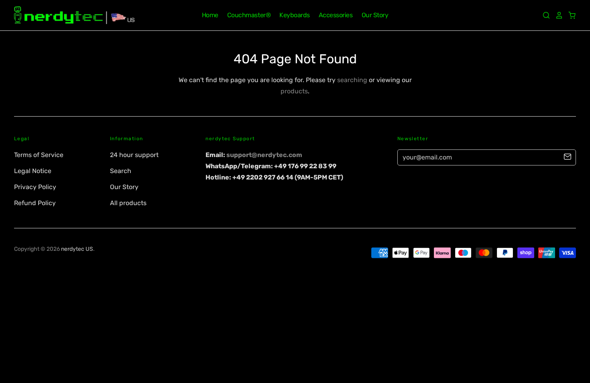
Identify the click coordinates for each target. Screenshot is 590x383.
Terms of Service (38, 155)
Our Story (375, 15)
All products (128, 203)
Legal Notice (32, 171)
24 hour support (134, 155)
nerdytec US (77, 249)
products (294, 91)
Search (120, 171)
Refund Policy (35, 203)
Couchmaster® (249, 15)
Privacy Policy (35, 187)
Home (210, 15)
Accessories (336, 15)
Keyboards (294, 15)
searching (352, 80)
